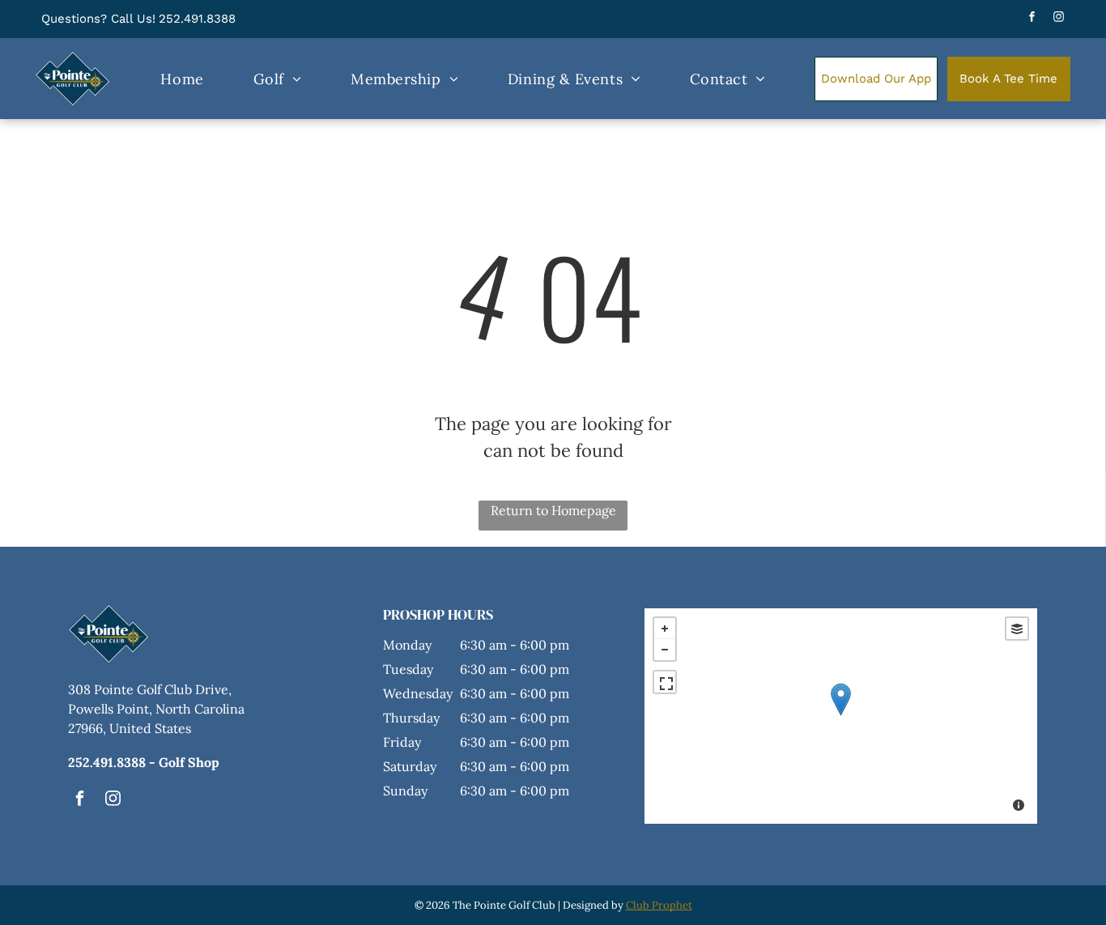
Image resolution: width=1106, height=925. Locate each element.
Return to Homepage (553, 510)
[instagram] (1059, 19)
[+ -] (840, 716)
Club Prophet (659, 905)
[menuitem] (181, 78)
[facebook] (1032, 19)
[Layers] (1016, 628)
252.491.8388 (197, 18)
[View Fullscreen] (664, 682)
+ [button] (664, 628)
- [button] (664, 649)
